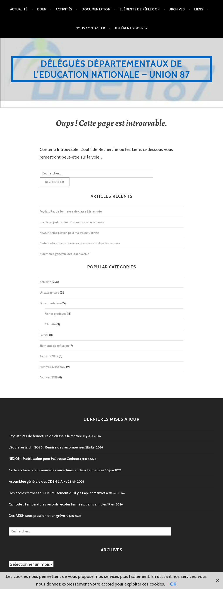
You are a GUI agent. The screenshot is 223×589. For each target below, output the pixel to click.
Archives (177, 9)
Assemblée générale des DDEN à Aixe (64, 254)
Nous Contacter (90, 28)
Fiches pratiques (55, 314)
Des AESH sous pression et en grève (37, 516)
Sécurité (50, 324)
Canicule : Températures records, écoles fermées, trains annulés (58, 504)
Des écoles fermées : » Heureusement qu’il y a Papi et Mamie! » (58, 493)
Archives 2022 (49, 356)
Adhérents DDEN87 (131, 28)
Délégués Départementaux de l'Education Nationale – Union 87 (111, 69)
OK (173, 584)
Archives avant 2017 (53, 367)
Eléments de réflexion (140, 9)
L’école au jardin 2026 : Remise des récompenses (72, 222)
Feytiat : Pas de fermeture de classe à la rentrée (71, 211)
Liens (198, 9)
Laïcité (44, 335)
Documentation (96, 9)
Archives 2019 (49, 377)
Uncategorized (49, 292)
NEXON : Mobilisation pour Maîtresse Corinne (69, 233)
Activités (64, 9)
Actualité (19, 9)
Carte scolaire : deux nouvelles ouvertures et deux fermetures (80, 243)
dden (41, 9)
